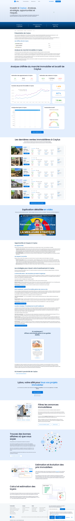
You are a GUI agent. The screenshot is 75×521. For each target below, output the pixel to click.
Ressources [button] (33, 1)
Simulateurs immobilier (42, 510)
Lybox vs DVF (41, 511)
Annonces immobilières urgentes (44, 424)
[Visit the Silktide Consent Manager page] (72, 517)
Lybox (15, 30)
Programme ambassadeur (25, 507)
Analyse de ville (12, 511)
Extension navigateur (13, 507)
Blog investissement (12, 512)
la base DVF (57, 471)
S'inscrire (62, 509)
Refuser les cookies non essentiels (60, 517)
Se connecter (51, 1)
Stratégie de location (34, 507)
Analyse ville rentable (20, 30)
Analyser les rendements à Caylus (20, 303)
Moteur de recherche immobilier (14, 510)
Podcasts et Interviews (25, 510)
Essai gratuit (58, 1)
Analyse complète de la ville (37, 132)
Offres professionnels (13, 513)
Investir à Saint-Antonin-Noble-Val (21, 373)
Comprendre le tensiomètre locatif (54, 127)
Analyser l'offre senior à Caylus (20, 286)
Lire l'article (37, 357)
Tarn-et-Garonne (29, 30)
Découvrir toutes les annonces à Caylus (37, 203)
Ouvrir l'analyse (26, 153)
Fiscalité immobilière (34, 511)
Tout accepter (52, 517)
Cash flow (59, 148)
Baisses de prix (55, 424)
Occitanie (25, 30)
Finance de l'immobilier (42, 507)
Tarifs (39, 1)
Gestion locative (34, 510)
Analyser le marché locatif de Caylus (20, 325)
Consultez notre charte (55, 514)
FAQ (23, 512)
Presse (23, 511)
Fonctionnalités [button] (25, 1)
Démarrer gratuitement (37, 392)
